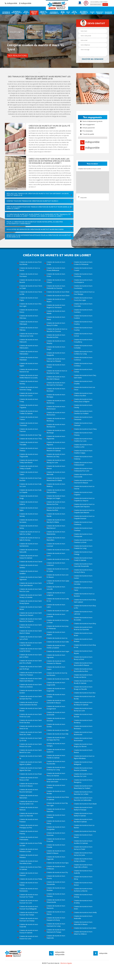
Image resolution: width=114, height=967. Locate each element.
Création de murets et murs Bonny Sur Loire (83, 709)
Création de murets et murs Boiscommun (83, 739)
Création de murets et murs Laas (58, 611)
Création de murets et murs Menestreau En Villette (56, 479)
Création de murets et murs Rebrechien (29, 796)
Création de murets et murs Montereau (56, 402)
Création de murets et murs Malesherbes (56, 533)
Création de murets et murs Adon (85, 928)
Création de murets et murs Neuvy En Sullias (56, 324)
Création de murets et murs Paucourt (29, 874)
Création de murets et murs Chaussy (83, 434)
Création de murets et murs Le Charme (84, 487)
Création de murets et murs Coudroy (83, 323)
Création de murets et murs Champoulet (83, 535)
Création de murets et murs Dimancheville (56, 901)
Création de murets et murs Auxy (85, 831)
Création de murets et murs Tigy (30, 435)
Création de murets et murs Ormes (56, 275)
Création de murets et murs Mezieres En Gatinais (56, 449)
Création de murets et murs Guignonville (56, 684)
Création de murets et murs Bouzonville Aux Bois (83, 670)
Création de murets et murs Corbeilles (83, 347)
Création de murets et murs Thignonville (29, 455)
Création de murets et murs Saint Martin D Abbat (31, 632)
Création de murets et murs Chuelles (83, 382)
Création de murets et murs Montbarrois (56, 425)
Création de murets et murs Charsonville (83, 475)
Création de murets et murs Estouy (56, 822)
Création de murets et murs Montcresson (56, 408)
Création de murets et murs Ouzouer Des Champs (29, 913)
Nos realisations (17, 55)
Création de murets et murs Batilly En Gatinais (83, 814)
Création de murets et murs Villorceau (29, 317)
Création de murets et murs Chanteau (83, 529)
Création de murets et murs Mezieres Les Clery (56, 455)
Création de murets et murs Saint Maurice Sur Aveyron (31, 620)
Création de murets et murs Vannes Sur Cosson (29, 394)
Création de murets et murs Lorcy (58, 559)
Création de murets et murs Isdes (58, 642)
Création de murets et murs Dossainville (56, 883)
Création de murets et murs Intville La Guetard (56, 646)
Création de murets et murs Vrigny (29, 299)
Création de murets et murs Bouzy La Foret (83, 658)
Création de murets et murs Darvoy (56, 913)
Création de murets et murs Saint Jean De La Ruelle (31, 662)
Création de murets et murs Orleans (56, 281)
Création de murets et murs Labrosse (83, 613)
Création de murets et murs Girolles (56, 725)
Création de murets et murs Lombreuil (56, 564)
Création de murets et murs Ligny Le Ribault (58, 582)
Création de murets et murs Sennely (29, 515)
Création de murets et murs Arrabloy (83, 902)
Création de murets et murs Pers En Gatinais (30, 868)
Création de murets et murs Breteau (83, 640)
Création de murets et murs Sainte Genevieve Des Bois (29, 703)
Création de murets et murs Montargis (56, 431)
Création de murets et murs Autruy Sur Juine (83, 854)
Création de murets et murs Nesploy (56, 342)
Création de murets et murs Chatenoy (83, 458)
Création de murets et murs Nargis (56, 348)
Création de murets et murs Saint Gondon (31, 691)
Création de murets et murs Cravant (83, 269)
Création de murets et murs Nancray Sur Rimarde (56, 360)
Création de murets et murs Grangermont (56, 707)
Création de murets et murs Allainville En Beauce (83, 923)
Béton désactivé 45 (74, 12)
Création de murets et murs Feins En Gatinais (58, 798)
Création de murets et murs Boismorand (83, 733)
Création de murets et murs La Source (30, 269)
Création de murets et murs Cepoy (83, 589)
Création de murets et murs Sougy (29, 497)
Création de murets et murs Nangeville (56, 354)
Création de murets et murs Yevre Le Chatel (31, 287)
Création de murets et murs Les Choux (84, 388)
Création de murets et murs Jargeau (56, 633)
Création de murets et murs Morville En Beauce (56, 378)
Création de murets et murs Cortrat (83, 335)
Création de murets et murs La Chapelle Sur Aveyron (84, 499)
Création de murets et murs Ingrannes (56, 656)
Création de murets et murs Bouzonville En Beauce (83, 664)
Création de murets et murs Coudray (83, 329)
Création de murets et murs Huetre (56, 668)
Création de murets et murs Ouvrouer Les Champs (29, 919)
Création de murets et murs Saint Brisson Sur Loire (31, 745)
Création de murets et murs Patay (31, 879)
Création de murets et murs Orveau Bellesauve (56, 269)
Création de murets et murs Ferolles (56, 792)
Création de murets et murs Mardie (56, 515)
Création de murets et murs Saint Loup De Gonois (31, 650)
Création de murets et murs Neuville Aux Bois (56, 336)
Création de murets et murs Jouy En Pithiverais (57, 627)
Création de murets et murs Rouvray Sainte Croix (29, 802)
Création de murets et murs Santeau (29, 566)
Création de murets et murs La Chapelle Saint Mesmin (84, 511)
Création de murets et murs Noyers (56, 300)
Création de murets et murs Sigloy (29, 509)
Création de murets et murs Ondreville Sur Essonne (56, 287)
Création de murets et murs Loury (58, 550)
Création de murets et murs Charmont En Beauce (83, 481)
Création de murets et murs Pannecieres (29, 890)
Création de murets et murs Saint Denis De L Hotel (31, 733)
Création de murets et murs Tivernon (29, 430)
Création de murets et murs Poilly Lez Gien (31, 844)
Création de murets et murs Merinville (56, 473)
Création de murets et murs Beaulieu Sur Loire (83, 775)
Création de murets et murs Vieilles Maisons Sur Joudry (29, 376)
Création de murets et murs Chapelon (83, 493)
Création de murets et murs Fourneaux (29, 275)
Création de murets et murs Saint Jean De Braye (31, 668)
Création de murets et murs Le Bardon (84, 826)
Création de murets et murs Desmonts (56, 907)
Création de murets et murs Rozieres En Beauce (29, 785)
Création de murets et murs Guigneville (56, 690)
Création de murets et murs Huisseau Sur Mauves (56, 662)
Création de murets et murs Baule (85, 804)
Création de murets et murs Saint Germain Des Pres (31, 697)
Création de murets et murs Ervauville (56, 840)
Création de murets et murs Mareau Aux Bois (56, 509)
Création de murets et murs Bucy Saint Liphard (85, 601)
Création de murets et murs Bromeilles (83, 619)
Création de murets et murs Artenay (83, 896)
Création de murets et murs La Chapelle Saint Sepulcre (84, 505)
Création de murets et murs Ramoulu (29, 808)
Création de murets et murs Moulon (56, 366)
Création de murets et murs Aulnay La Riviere (83, 860)
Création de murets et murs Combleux (83, 364)
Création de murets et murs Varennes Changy (29, 388)
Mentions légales (66, 963)
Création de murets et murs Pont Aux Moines (31, 263)
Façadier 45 (92, 13)
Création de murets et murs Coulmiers (83, 311)
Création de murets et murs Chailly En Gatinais (83, 559)
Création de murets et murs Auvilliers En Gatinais (83, 842)
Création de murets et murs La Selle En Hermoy (30, 539)
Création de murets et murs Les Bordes (84, 697)
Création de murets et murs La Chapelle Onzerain (84, 517)
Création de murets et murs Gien (57, 730)
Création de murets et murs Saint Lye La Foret (31, 638)
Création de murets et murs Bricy (85, 623)
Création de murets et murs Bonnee (83, 715)
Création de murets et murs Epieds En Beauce (56, 852)
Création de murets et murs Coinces (83, 370)
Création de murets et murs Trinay (29, 400)
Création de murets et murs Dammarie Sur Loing (56, 925)
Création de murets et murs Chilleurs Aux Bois (83, 394)
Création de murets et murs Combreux (83, 358)
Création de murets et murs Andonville (83, 917)
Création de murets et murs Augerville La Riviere (83, 866)
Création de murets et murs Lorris (56, 554)
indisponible (11, 3)
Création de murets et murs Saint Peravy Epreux (31, 602)
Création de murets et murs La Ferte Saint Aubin (57, 780)
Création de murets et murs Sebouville (29, 551)
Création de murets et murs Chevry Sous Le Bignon (83, 400)
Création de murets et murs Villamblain (29, 358)
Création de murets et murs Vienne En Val (29, 370)
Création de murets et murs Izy (57, 638)
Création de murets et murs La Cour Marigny (84, 293)
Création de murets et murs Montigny (56, 396)
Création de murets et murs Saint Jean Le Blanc (31, 656)
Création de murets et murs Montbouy (56, 419)
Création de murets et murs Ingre (58, 651)
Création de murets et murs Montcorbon (56, 413)
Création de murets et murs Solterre (29, 503)
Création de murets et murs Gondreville (56, 713)
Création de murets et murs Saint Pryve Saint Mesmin (31, 584)
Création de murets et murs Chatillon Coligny (83, 452)
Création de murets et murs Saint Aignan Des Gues (31, 769)
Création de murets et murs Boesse (83, 751)
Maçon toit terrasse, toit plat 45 (43, 12)
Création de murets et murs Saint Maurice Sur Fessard (31, 614)
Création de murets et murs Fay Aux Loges (57, 804)
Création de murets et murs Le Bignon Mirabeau (84, 757)
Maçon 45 (68, 13)
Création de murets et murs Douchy (56, 877)
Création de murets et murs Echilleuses (56, 867)
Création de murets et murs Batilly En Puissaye (83, 808)
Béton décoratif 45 (26, 12)
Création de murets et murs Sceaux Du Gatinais (29, 557)
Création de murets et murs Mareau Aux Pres (56, 503)
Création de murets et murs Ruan (31, 774)
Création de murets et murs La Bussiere (84, 595)
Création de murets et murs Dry (57, 872)
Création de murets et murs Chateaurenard (83, 464)
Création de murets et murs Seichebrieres (29, 545)
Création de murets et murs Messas (56, 467)
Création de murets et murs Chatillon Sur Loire (83, 440)
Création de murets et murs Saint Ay (31, 757)
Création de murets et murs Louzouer (56, 545)
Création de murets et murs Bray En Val (85, 646)
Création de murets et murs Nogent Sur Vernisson (56, 306)
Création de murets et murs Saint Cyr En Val (31, 739)
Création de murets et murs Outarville (29, 925)
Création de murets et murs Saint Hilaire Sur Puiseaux (31, 674)
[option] (16, 32)
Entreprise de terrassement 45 (54, 13)
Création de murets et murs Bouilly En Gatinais (83, 682)
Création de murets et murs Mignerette (56, 437)
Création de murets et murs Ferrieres (56, 786)
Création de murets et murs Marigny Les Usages (56, 497)
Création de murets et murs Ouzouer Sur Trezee (29, 896)
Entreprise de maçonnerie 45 (6, 13)
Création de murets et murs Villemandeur (29, 353)
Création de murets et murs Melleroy (56, 485)
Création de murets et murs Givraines (56, 719)
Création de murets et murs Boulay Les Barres (83, 676)
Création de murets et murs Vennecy (29, 382)
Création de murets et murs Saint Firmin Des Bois (31, 721)
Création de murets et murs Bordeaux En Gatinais (83, 703)
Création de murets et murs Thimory (29, 449)
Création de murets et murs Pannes (29, 884)
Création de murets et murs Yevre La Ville (31, 293)
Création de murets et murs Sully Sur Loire (30, 485)
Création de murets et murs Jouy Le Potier (57, 621)
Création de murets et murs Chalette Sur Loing (83, 547)
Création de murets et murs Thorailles (29, 443)
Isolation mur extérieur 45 (108, 13)
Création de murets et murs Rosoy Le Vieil (29, 779)
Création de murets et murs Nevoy (56, 318)
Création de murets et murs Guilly (58, 679)
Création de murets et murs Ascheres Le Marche (83, 890)
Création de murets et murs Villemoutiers (29, 347)
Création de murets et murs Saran (31, 562)
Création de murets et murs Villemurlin (29, 341)
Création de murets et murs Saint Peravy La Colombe (31, 596)
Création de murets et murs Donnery (56, 895)
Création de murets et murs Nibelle (56, 312)
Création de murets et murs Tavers (29, 473)
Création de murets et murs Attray (83, 878)
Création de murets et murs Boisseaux (83, 727)
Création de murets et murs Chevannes (83, 418)
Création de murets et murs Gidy (57, 734)
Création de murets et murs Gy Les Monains (57, 674)
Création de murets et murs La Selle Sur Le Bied (30, 533)
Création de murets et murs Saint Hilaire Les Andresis (31, 686)
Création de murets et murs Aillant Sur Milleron (83, 933)
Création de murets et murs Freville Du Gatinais (56, 756)
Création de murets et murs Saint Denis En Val (31, 727)
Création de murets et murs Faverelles (56, 810)
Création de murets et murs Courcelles (83, 305)
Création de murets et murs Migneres (56, 443)
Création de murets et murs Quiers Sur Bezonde (29, 814)
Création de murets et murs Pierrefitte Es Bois (29, 862)
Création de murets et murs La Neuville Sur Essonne (57, 330)
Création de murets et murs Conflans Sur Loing (83, 353)
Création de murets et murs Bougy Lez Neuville (83, 688)
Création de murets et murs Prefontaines (29, 838)
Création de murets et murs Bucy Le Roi (85, 607)
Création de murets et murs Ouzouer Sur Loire (29, 902)
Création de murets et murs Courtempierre (83, 281)
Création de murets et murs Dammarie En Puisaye (56, 931)
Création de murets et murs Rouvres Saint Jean (29, 791)
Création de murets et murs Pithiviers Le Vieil (29, 850)
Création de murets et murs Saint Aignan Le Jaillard (31, 763)
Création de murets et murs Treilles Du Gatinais (29, 412)
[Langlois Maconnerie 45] (57, 5)
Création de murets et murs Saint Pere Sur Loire (31, 590)
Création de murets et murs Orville (56, 263)
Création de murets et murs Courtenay (83, 275)
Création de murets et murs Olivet (58, 292)
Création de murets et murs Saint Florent (31, 709)
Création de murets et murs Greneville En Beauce (56, 701)
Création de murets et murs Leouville (56, 588)
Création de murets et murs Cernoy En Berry (83, 571)
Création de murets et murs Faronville (56, 816)
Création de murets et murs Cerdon (83, 577)
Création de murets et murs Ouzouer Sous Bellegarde (29, 907)
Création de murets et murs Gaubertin (56, 750)
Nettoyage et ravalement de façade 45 (84, 12)
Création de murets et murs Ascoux (83, 884)
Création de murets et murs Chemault (83, 424)
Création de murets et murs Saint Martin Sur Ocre (31, 626)
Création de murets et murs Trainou (29, 418)
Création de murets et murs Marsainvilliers (56, 491)
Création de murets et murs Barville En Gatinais (83, 820)
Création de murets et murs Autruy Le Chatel (83, 848)
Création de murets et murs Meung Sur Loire (56, 461)
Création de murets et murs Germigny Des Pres (56, 739)
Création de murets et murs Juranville (56, 615)
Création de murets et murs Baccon (83, 836)
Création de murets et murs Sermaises (29, 521)
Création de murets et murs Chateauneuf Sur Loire (83, 469)
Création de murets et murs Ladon (56, 606)
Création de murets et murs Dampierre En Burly (56, 919)
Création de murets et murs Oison (58, 295)
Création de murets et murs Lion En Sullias (57, 570)
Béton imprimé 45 (63, 12)
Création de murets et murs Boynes (83, 652)
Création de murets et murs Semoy (29, 527)
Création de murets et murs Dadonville (56, 937)
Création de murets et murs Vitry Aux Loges (30, 305)
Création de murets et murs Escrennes (56, 834)
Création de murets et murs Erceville (56, 846)
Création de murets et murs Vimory (29, 311)
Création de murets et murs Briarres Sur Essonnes (83, 628)
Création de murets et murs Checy (85, 429)
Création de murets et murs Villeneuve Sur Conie (29, 335)
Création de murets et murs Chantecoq (83, 523)
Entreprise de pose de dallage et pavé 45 (16, 12)
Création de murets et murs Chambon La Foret (83, 541)
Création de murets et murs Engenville (56, 858)
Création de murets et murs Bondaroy (83, 721)
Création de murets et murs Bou (84, 693)
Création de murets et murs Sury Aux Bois (30, 479)
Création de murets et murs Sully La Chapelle (30, 491)
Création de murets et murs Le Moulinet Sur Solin (57, 372)
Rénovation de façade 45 (99, 13)
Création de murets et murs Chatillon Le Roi (83, 446)
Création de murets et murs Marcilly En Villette (56, 521)
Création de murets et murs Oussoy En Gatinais (29, 931)
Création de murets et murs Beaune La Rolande (83, 769)
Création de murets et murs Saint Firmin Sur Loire (31, 715)
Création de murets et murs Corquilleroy (83, 341)
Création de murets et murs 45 (34, 12)
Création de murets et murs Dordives (56, 889)
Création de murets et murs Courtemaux (83, 287)
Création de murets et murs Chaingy (83, 553)
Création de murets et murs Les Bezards (30, 281)
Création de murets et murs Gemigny (56, 745)
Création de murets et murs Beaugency (83, 781)
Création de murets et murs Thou (31, 439)
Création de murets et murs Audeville (83, 872)
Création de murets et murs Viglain (29, 364)
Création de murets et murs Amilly (85, 912)
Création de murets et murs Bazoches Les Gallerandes (83, 799)
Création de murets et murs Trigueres (29, 406)
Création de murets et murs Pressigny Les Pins (29, 826)
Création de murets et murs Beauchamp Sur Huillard (83, 787)
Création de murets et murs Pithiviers (29, 856)
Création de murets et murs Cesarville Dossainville (83, 565)
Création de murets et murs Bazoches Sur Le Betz (83, 793)
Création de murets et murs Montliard (56, 390)
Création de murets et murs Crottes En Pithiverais (83, 263)
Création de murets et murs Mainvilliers (56, 539)
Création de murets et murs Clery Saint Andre (85, 376)
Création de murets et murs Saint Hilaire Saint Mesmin (31, 680)
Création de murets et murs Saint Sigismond (31, 578)
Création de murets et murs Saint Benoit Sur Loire (31, 751)
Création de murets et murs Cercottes (83, 583)
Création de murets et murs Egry (57, 863)
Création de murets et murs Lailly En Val (58, 600)
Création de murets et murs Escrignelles (56, 828)
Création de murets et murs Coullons (83, 317)
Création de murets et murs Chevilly (83, 406)
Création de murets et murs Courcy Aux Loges (83, 299)
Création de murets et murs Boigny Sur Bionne (83, 745)
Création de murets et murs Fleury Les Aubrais (56, 774)
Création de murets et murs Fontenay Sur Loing (56, 768)
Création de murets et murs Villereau (29, 329)
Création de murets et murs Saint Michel (31, 608)
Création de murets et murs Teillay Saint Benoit (29, 461)
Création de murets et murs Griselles (56, 695)
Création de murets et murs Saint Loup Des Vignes (31, 644)
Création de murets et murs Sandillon (29, 572)
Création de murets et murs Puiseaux (29, 820)
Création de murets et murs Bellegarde (83, 763)
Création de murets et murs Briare (83, 634)
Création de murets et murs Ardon (83, 907)
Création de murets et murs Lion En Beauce (57, 576)
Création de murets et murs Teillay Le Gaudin (29, 467)
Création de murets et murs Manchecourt (56, 527)
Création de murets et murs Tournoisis (29, 424)
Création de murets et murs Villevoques (29, 323)
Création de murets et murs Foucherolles (56, 762)
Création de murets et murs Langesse (56, 594)
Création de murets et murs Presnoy (29, 832)
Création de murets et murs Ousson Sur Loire (29, 937)
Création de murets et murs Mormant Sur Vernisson (56, 384)
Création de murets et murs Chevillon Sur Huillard (83, 412)
